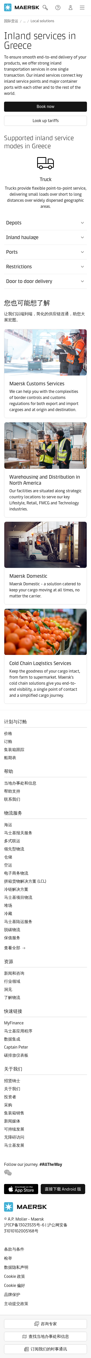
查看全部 (12, 947)
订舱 (8, 741)
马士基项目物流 (18, 897)
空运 (8, 865)
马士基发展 (14, 1145)
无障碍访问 (14, 1137)
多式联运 (12, 841)
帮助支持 (58, 7)
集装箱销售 (14, 1113)
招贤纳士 (12, 1080)
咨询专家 (49, 1323)
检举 (8, 1258)
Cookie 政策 (14, 1276)
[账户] (70, 7)
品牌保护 (12, 1294)
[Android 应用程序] (63, 1189)
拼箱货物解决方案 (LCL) (25, 881)
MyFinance (14, 1023)
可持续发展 (14, 1129)
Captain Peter (16, 1047)
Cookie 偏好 (14, 1285)
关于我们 (12, 1088)
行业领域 (12, 981)
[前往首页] (25, 1210)
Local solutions (42, 21)
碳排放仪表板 (16, 1055)
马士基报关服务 (18, 832)
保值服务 (12, 937)
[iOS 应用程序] (21, 1189)
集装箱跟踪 (14, 749)
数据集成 (12, 1039)
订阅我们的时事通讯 (49, 1349)
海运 (8, 824)
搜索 (45, 7)
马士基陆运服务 (18, 921)
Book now (45, 106)
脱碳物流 (12, 929)
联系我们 (12, 799)
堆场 (8, 905)
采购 (8, 1105)
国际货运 (11, 21)
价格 (8, 733)
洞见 (8, 989)
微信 (8, 1173)
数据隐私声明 (16, 1267)
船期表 (10, 757)
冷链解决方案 (16, 889)
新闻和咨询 (14, 973)
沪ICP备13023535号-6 (24, 1225)
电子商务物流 (16, 873)
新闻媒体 (12, 1121)
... (24, 21)
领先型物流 (14, 849)
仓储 (8, 857)
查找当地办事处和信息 (49, 1336)
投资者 (10, 1096)
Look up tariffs (46, 120)
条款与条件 (14, 1249)
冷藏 (8, 913)
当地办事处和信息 (20, 783)
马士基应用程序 (18, 1031)
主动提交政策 (16, 1303)
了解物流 (12, 997)
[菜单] (82, 7)
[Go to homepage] (21, 7)
